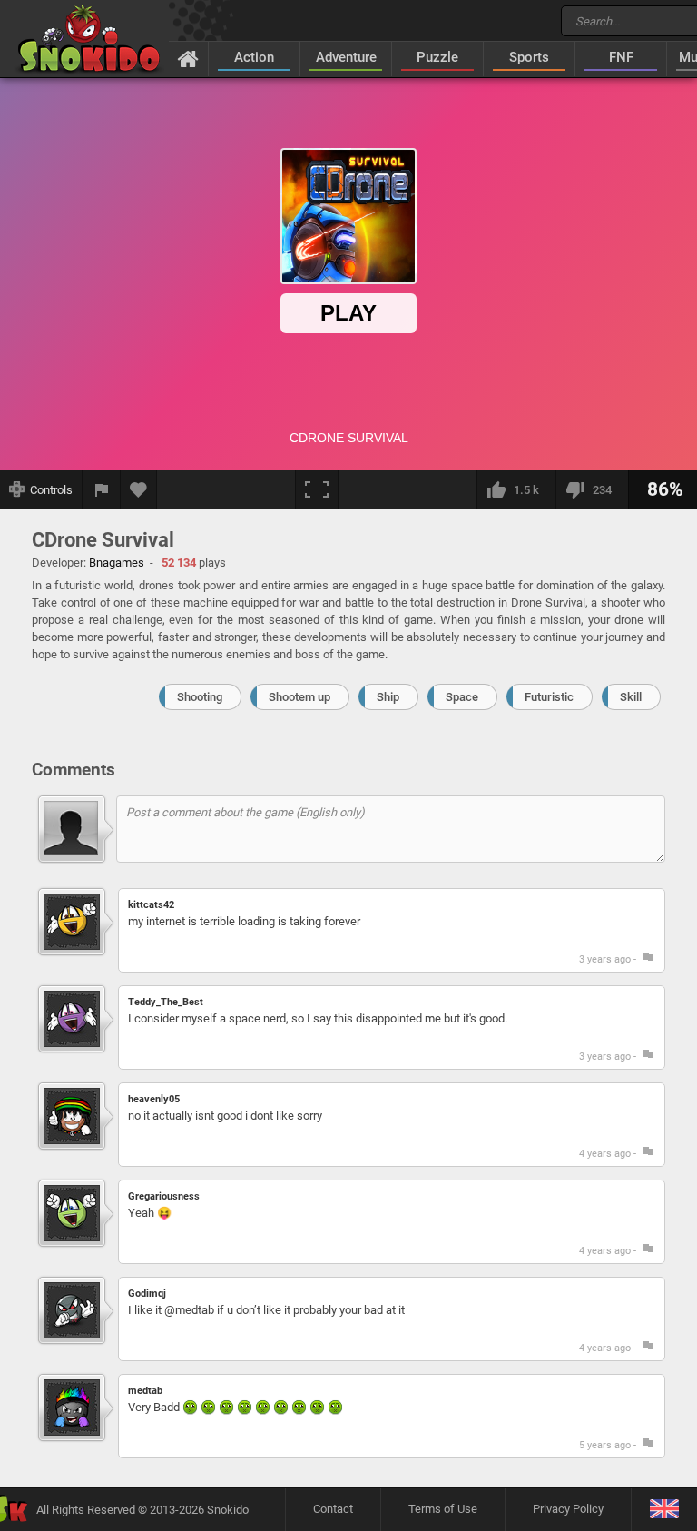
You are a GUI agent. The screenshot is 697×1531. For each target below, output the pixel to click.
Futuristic (549, 697)
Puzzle (437, 57)
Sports (529, 57)
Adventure (346, 57)
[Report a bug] (102, 489)
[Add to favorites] (139, 489)
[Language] (664, 1509)
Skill (631, 697)
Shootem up (299, 697)
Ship (388, 697)
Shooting (199, 697)
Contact (333, 1509)
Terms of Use (442, 1509)
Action (254, 57)
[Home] (188, 58)
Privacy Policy (568, 1509)
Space (462, 697)
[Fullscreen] (317, 489)
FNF (621, 57)
